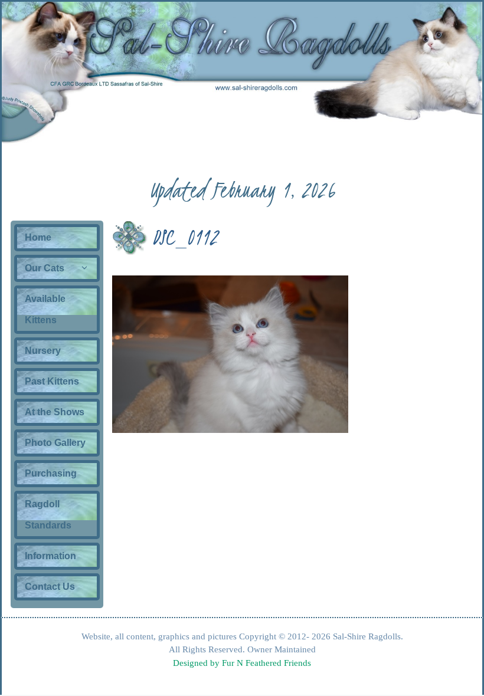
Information (50, 556)
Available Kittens (45, 309)
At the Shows (54, 412)
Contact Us (50, 587)
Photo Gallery (55, 443)
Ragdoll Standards (48, 514)
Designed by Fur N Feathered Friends (242, 663)
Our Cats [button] (44, 268)
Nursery (43, 351)
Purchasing (51, 473)
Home (38, 237)
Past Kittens (52, 381)
